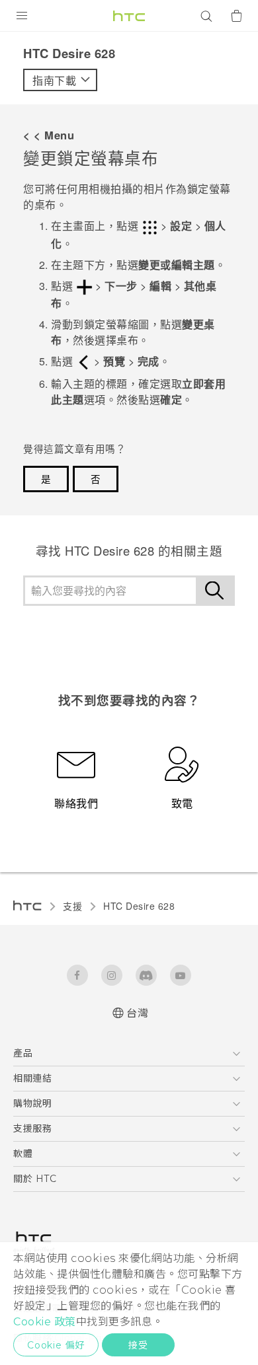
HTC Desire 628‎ (139, 905)
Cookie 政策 (44, 1321)
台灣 (137, 1013)
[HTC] (129, 16)
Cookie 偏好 (56, 1345)
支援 (72, 905)
